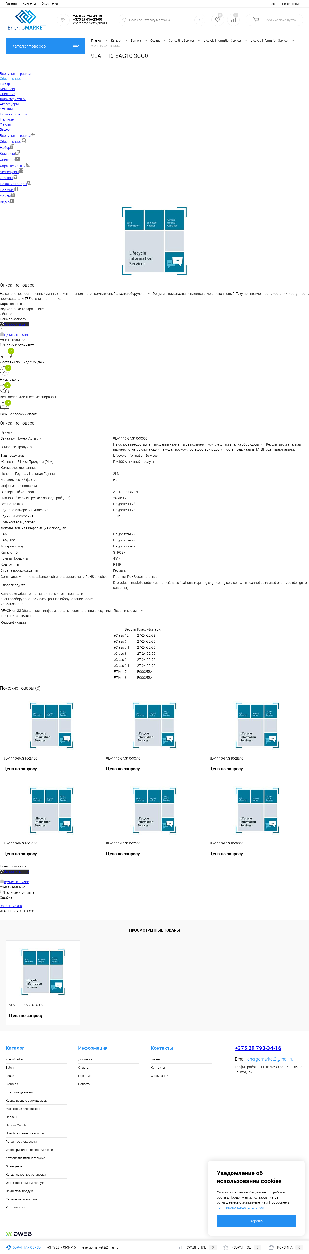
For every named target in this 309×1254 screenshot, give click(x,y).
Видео (5, 202)
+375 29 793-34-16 (258, 1048)
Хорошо (256, 1221)
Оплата (83, 1067)
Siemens (12, 1084)
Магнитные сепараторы (23, 1108)
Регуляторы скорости (21, 1141)
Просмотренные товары (154, 930)
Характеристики (13, 166)
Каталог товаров (29, 46)
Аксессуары (9, 172)
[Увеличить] (154, 276)
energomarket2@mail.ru (270, 1059)
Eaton (10, 1067)
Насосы (11, 1117)
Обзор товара (11, 142)
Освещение (14, 1166)
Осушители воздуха (20, 1191)
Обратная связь (26, 1247)
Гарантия (84, 1076)
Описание (7, 160)
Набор (5, 148)
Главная (11, 3)
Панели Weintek (17, 1125)
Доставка (85, 1059)
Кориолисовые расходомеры (27, 1100)
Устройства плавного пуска (25, 1158)
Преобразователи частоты (25, 1133)
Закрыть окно (11, 906)
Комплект (7, 154)
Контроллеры (15, 1207)
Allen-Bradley (15, 1059)
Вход (273, 4)
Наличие (7, 190)
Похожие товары (13, 184)
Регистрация (291, 4)
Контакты (29, 3)
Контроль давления (20, 1092)
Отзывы (6, 178)
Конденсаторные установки (26, 1174)
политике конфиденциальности (242, 1207)
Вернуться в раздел (15, 135)
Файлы (5, 196)
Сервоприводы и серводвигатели (29, 1150)
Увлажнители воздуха (21, 1199)
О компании (50, 3)
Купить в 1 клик (16, 335)
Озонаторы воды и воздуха (25, 1183)
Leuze (10, 1076)
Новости (84, 1084)
